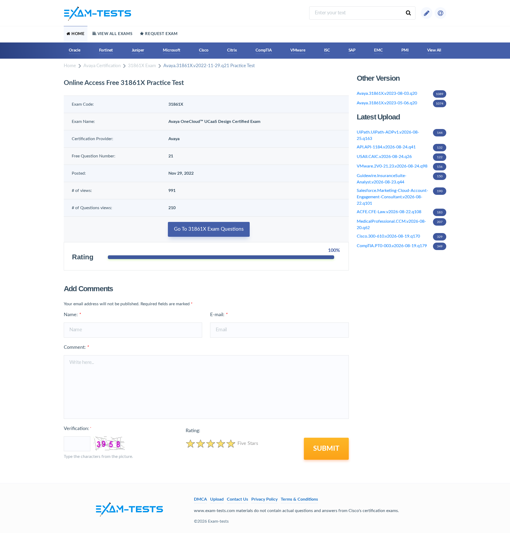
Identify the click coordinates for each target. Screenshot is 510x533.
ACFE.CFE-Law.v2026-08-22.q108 (400, 212)
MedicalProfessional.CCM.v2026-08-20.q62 (400, 224)
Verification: (77, 428)
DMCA (200, 499)
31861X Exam (142, 65)
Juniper (138, 50)
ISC (327, 50)
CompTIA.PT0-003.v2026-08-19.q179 (400, 246)
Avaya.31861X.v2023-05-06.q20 (400, 103)
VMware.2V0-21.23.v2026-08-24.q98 (400, 166)
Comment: (76, 347)
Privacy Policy (264, 499)
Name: (72, 314)
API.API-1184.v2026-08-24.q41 (400, 147)
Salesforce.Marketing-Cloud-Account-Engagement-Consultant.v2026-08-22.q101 (400, 196)
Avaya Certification (102, 65)
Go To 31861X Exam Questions (209, 229)
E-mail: (219, 314)
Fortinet (106, 50)
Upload (217, 499)
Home (70, 65)
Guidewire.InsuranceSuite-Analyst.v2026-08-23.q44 (400, 179)
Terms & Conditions (299, 499)
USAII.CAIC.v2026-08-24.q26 (400, 156)
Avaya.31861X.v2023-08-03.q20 (400, 93)
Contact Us (237, 499)
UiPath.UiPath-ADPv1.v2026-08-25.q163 (400, 135)
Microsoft (171, 50)
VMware (297, 50)
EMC (378, 50)
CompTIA (263, 50)
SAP (351, 50)
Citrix (232, 50)
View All (434, 50)
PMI (404, 50)
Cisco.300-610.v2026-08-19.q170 (400, 236)
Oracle (74, 50)
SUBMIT (326, 448)
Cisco (204, 50)
